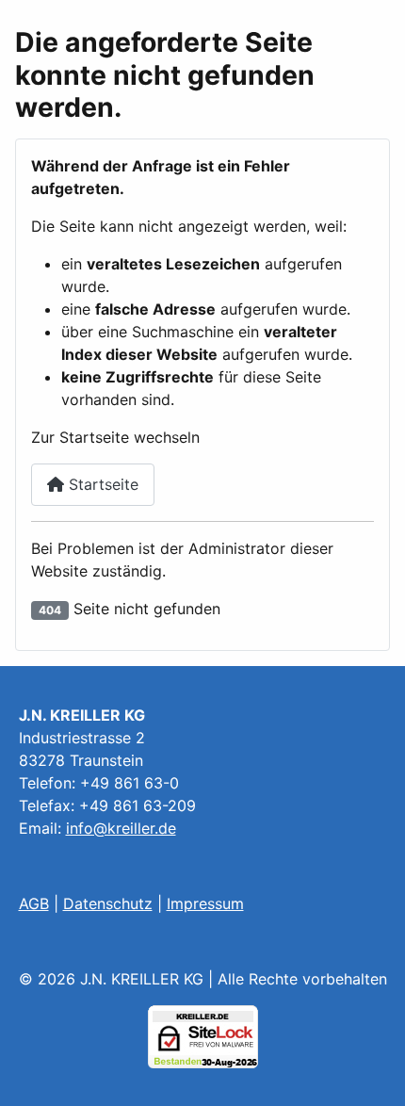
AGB (34, 903)
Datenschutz (108, 903)
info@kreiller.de (121, 828)
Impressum (205, 903)
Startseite (101, 484)
